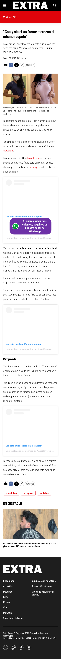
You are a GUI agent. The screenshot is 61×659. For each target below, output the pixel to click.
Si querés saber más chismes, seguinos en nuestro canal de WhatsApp (35, 226)
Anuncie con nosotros (44, 581)
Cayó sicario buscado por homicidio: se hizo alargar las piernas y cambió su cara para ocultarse (29, 544)
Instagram (8, 150)
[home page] (30, 5)
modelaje (33, 167)
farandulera (33, 158)
